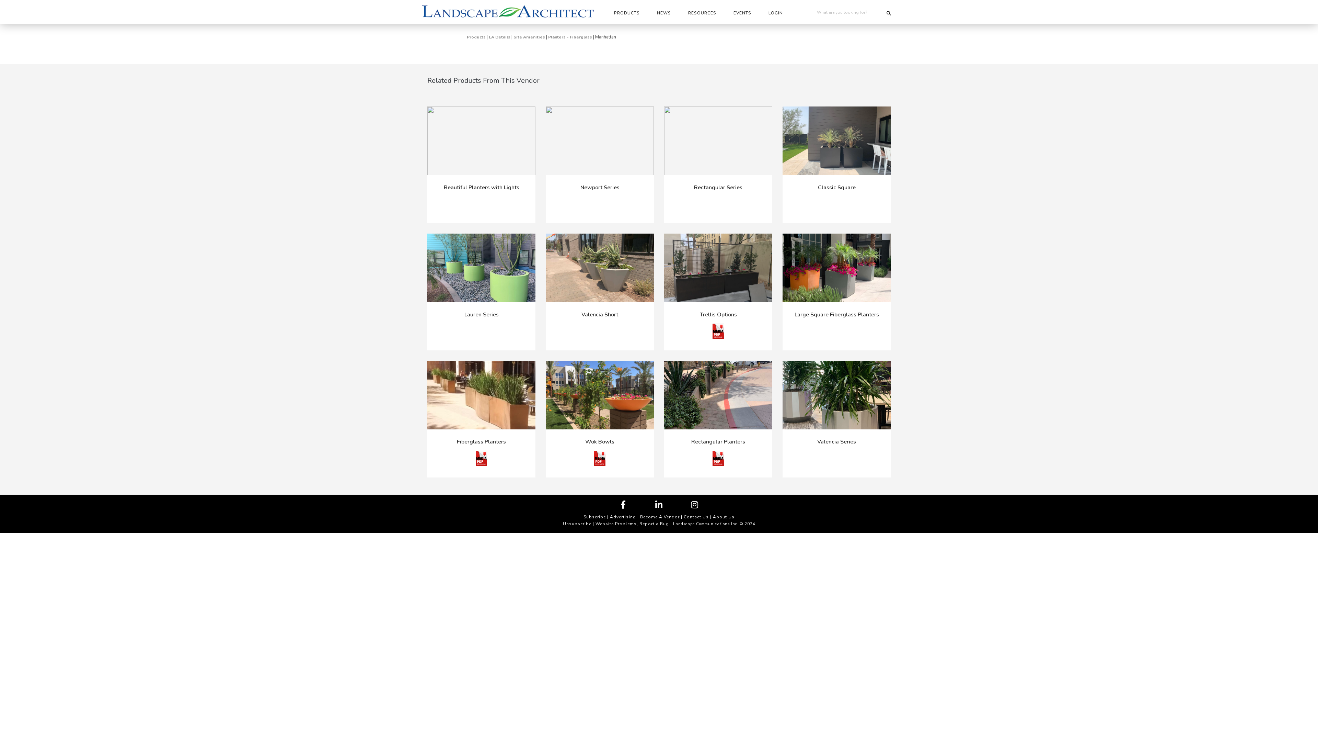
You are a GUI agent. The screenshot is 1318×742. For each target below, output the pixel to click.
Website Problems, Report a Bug (632, 524)
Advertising (623, 517)
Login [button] (775, 13)
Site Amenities (529, 37)
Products (476, 37)
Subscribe (594, 517)
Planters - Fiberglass (570, 37)
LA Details (499, 37)
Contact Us (696, 517)
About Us (724, 517)
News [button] (664, 13)
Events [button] (742, 13)
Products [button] (627, 13)
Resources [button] (702, 13)
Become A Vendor (660, 517)
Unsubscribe (577, 524)
